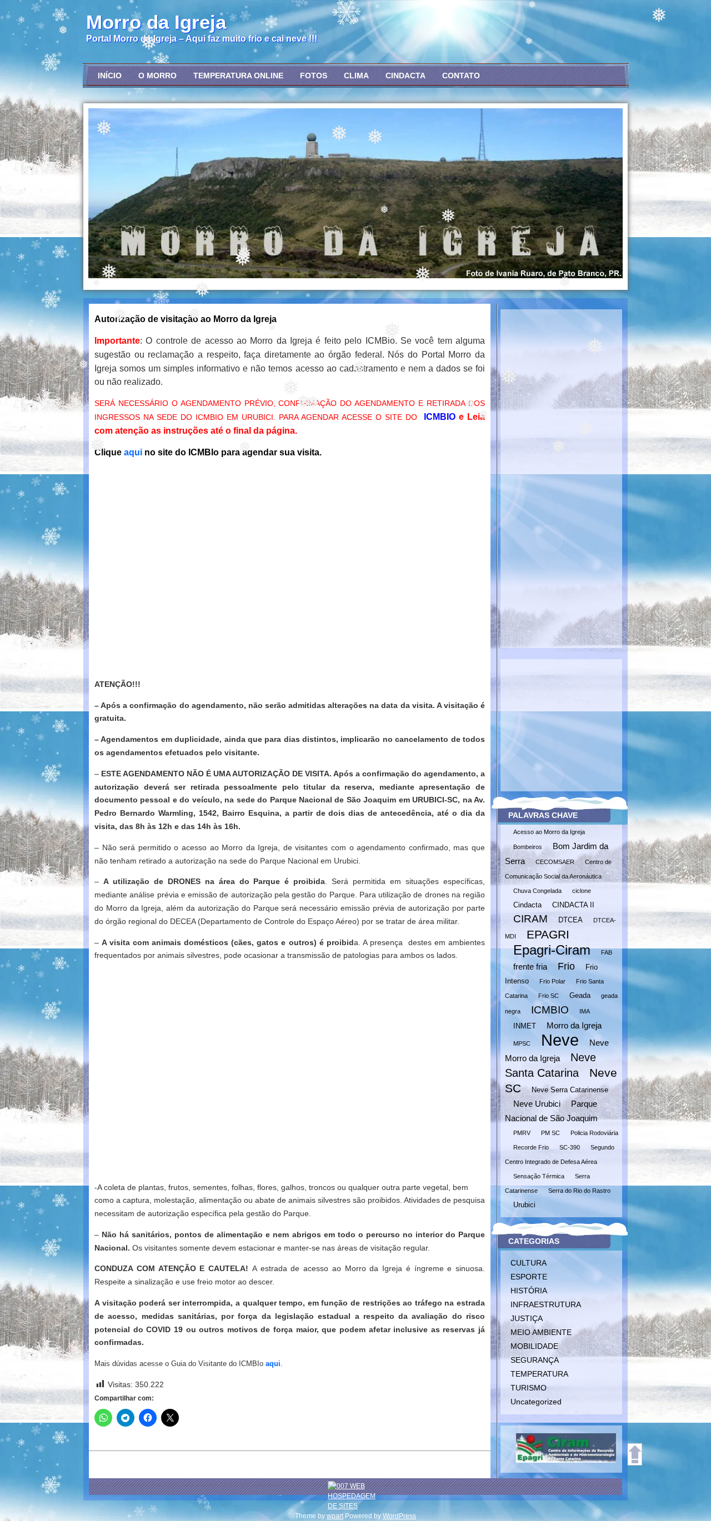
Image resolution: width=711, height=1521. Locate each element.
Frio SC (548, 995)
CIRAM (530, 919)
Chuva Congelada (537, 890)
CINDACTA (405, 75)
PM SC (550, 1133)
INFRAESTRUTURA (545, 1304)
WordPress (399, 1516)
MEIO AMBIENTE (541, 1332)
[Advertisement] (289, 579)
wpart (335, 1516)
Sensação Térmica (538, 1176)
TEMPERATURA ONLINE (238, 75)
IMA (584, 1011)
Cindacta (527, 905)
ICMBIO (439, 416)
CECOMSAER (554, 862)
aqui (133, 452)
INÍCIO (110, 75)
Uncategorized (536, 1401)
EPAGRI (548, 934)
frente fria (530, 966)
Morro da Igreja (156, 22)
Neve (560, 1040)
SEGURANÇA (534, 1360)
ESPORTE (528, 1276)
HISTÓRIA (528, 1290)
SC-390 (569, 1147)
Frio (566, 966)
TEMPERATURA (539, 1373)
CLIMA (356, 75)
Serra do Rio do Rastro (579, 1190)
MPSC (521, 1043)
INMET (524, 1026)
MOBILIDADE (534, 1346)
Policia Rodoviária (594, 1133)
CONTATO (461, 75)
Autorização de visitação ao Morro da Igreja (185, 319)
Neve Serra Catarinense (570, 1090)
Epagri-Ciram (551, 950)
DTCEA (570, 920)
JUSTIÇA (526, 1318)
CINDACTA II (573, 905)
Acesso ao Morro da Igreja (549, 832)
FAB (606, 952)
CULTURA (528, 1262)
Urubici (524, 1205)
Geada (579, 995)
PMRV (521, 1133)
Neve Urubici (536, 1103)
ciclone (581, 890)
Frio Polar (552, 981)
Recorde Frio (531, 1147)
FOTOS (313, 75)
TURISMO (528, 1387)
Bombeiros (527, 847)
